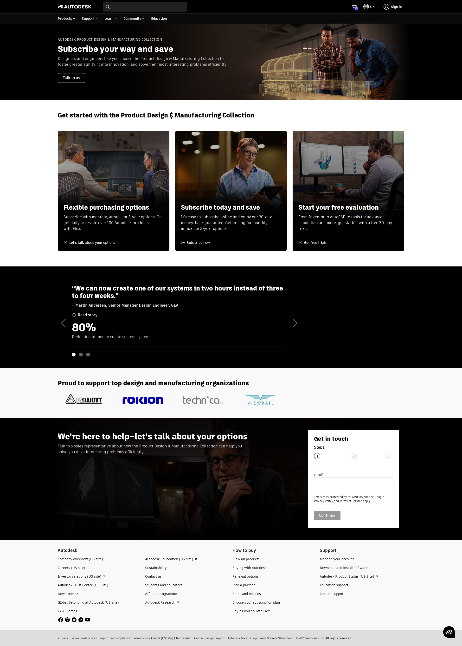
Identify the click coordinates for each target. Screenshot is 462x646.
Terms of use (141, 638)
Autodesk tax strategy (242, 638)
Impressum (184, 638)
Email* (318, 475)
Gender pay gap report (209, 638)
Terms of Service (351, 501)
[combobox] (145, 7)
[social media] (74, 620)
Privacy (63, 638)
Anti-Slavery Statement (276, 638)
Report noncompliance (114, 638)
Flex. (77, 228)
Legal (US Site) (163, 638)
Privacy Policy (323, 501)
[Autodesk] (74, 7)
